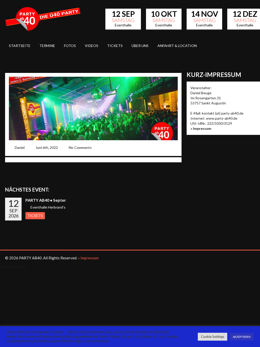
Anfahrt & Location (177, 45)
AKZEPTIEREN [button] (242, 336)
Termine (47, 45)
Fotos (70, 45)
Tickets (115, 45)
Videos (91, 45)
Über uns (140, 45)
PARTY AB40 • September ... (51, 200)
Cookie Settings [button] (212, 337)
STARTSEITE (19, 45)
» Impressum (200, 128)
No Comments (80, 147)
